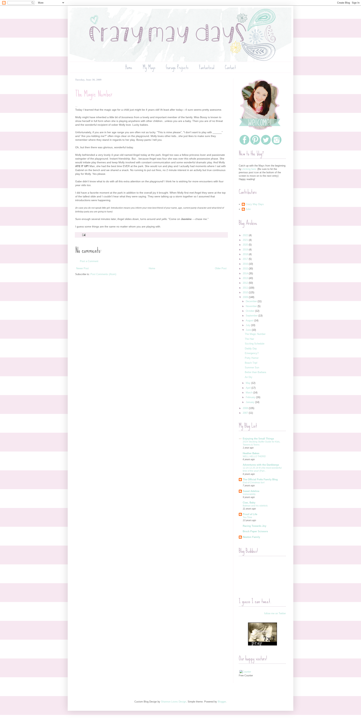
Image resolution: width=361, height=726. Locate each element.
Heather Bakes (251, 453)
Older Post (221, 268)
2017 (246, 259)
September (252, 315)
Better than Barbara (255, 372)
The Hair (249, 339)
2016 (246, 263)
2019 (246, 249)
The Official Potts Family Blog (260, 479)
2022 (246, 235)
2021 (246, 240)
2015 (246, 268)
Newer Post (82, 268)
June (249, 329)
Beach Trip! (251, 362)
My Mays (149, 67)
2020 (246, 244)
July (248, 325)
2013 (246, 278)
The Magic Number (255, 334)
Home (128, 67)
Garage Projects (177, 67)
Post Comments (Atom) (103, 274)
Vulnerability (249, 494)
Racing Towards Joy (254, 526)
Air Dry (248, 377)
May (248, 383)
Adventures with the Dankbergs (261, 464)
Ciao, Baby (249, 502)
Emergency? (252, 353)
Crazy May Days (255, 204)
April (248, 387)
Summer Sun (252, 367)
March (249, 392)
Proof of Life (250, 514)
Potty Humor (252, 358)
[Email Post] (83, 234)
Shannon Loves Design (173, 701)
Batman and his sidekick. (255, 505)
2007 (246, 412)
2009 (246, 297)
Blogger (222, 701)
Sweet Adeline (251, 491)
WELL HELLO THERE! (254, 456)
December (252, 301)
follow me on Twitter (275, 613)
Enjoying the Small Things (258, 438)
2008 (246, 408)
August (250, 320)
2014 (246, 273)
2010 (246, 292)
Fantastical (206, 67)
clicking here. (249, 169)
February (251, 397)
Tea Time (247, 517)
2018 (246, 254)
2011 (246, 287)
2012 (246, 282)
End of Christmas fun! (254, 482)
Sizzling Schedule (254, 343)
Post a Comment (89, 261)
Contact (230, 67)
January (250, 402)
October (250, 310)
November (252, 306)
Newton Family (251, 537)
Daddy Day (251, 348)
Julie (248, 209)
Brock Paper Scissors (255, 531)
